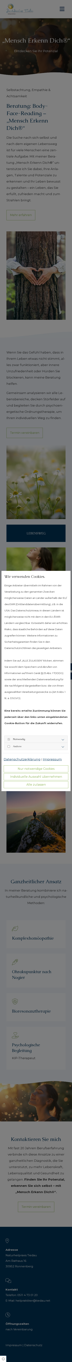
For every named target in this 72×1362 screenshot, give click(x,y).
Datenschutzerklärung (22, 759)
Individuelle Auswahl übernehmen (36, 776)
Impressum (52, 759)
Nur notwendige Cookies (36, 769)
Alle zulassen (36, 784)
